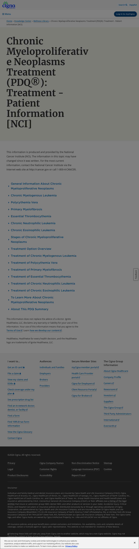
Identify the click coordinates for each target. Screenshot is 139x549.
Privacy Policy (71, 546)
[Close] (135, 543)
